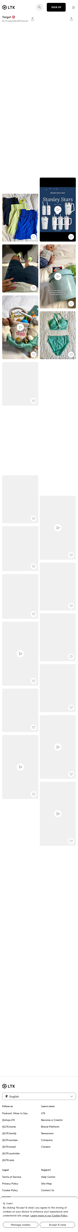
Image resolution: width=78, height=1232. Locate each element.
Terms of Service (11, 1177)
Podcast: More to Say (15, 1113)
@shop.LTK (8, 1120)
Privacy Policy (10, 1183)
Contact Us (47, 1190)
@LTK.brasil (9, 1146)
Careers (45, 1146)
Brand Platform (50, 1126)
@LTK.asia (8, 1160)
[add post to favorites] (33, 518)
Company (47, 1140)
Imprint (6, 1197)
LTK (43, 1113)
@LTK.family (9, 1133)
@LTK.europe (10, 1140)
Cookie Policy (10, 1190)
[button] (73, 7)
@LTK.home (9, 1126)
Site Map (46, 1183)
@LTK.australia (11, 1153)
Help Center (48, 1177)
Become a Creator (52, 1120)
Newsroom (47, 1133)
